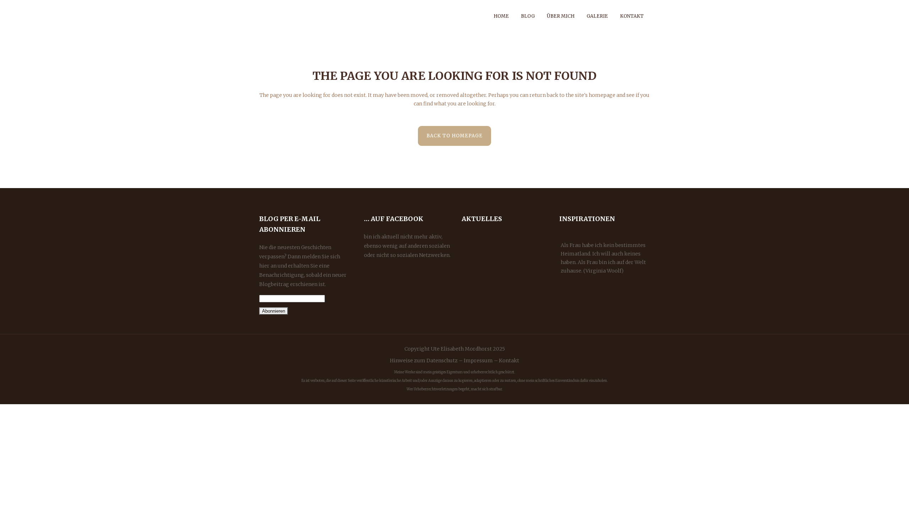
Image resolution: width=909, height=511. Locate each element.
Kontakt (509, 360)
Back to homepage (454, 136)
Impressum (478, 360)
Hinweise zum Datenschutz (424, 360)
